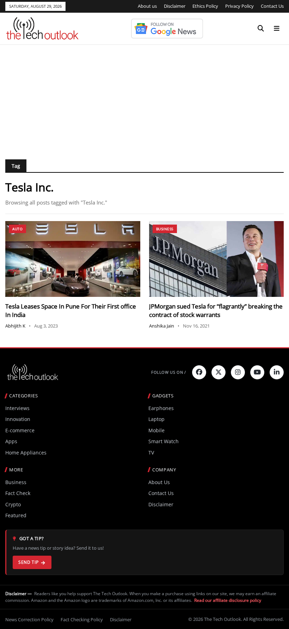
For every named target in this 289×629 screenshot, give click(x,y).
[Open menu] (277, 29)
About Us (159, 482)
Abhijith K (15, 326)
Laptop (156, 419)
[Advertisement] (144, 97)
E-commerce (20, 430)
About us (147, 6)
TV (151, 452)
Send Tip (28, 562)
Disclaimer (174, 6)
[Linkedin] (277, 372)
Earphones (161, 408)
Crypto (13, 504)
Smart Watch (163, 441)
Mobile (156, 430)
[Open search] (261, 29)
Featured (15, 515)
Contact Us (272, 6)
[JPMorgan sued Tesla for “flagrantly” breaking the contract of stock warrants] (216, 259)
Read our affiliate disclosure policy (227, 600)
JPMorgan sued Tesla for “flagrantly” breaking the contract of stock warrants (216, 310)
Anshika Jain (161, 326)
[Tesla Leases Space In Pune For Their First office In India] (72, 259)
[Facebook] (199, 372)
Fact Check (17, 493)
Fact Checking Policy (82, 619)
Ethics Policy (205, 6)
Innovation (17, 419)
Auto (17, 228)
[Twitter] (218, 372)
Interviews (17, 408)
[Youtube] (257, 372)
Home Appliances (26, 452)
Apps (11, 441)
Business (164, 228)
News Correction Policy (29, 619)
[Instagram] (238, 372)
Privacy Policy (239, 6)
